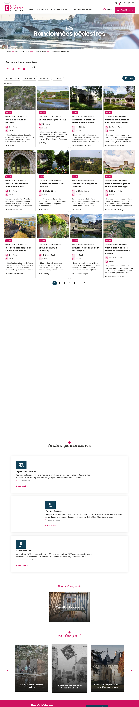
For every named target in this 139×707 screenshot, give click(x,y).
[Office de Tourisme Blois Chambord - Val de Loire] (14, 7)
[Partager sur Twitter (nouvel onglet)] (13, 69)
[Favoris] (124, 3)
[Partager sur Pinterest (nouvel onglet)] (19, 69)
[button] (129, 3)
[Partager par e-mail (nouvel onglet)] (24, 69)
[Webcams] (116, 3)
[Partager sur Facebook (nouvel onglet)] (8, 69)
